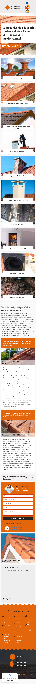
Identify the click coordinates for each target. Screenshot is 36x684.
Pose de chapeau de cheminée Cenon (7, 638)
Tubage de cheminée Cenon (19, 618)
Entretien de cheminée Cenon (18, 626)
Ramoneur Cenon (19, 632)
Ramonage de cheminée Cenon (7, 620)
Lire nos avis (9, 680)
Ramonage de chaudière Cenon (19, 639)
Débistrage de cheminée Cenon (30, 619)
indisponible (15, 6)
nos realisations (11, 46)
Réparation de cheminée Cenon (7, 628)
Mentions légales (28, 674)
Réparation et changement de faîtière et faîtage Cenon (30, 630)
